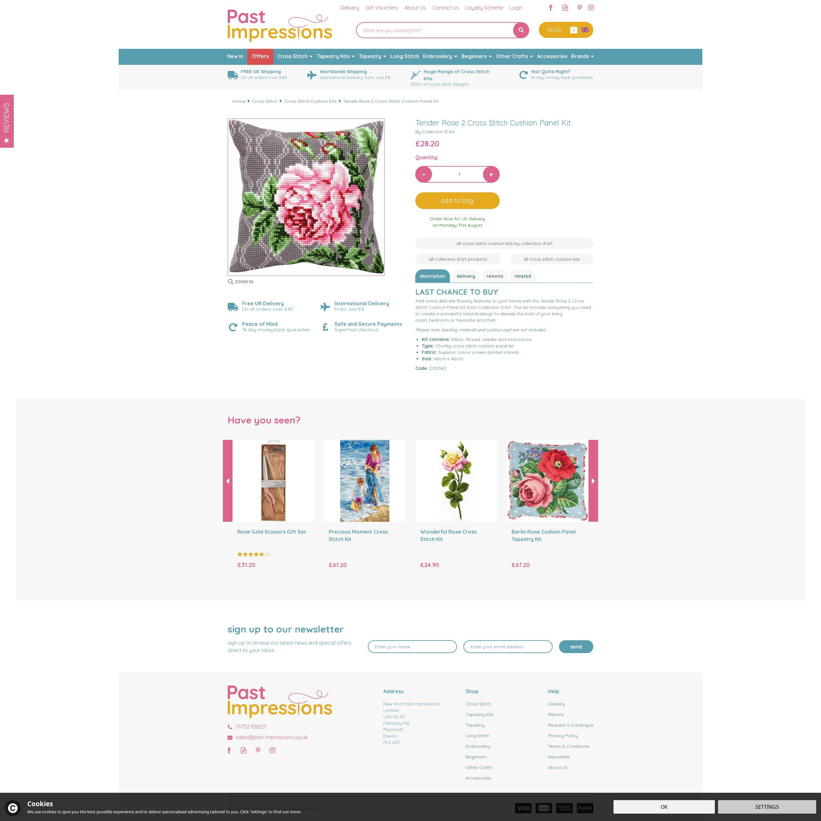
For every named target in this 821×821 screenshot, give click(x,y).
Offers (260, 56)
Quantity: (426, 157)
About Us (558, 767)
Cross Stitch (478, 704)
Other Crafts (479, 767)
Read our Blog (565, 8)
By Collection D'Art (435, 132)
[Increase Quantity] (491, 174)
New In (235, 56)
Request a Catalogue (570, 725)
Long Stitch (477, 735)
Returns (495, 276)
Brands (580, 56)
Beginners (476, 757)
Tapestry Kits (480, 714)
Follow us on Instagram (591, 8)
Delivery (466, 276)
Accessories (478, 778)
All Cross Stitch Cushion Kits (551, 259)
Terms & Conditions (568, 746)
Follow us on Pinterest (580, 8)
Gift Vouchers (382, 7)
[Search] (521, 30)
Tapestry (475, 725)
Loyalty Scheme (484, 7)
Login (516, 7)
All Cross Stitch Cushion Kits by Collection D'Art (504, 243)
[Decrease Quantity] (423, 174)
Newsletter (559, 757)
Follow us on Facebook (551, 8)
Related (522, 276)
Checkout (554, 30)
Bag (573, 29)
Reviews (6, 118)
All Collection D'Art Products (458, 259)
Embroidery (478, 746)
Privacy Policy (563, 735)
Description (432, 276)
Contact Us (445, 7)
